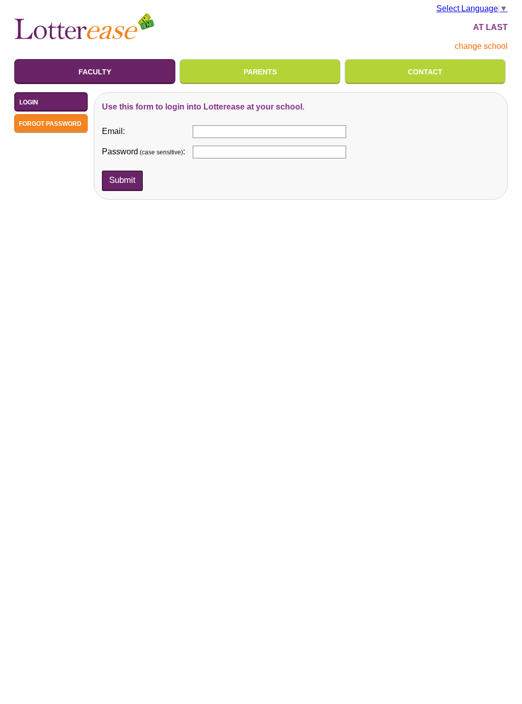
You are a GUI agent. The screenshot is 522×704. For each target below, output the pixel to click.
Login (28, 102)
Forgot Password (50, 123)
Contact (425, 72)
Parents (260, 72)
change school (481, 46)
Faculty (95, 72)
